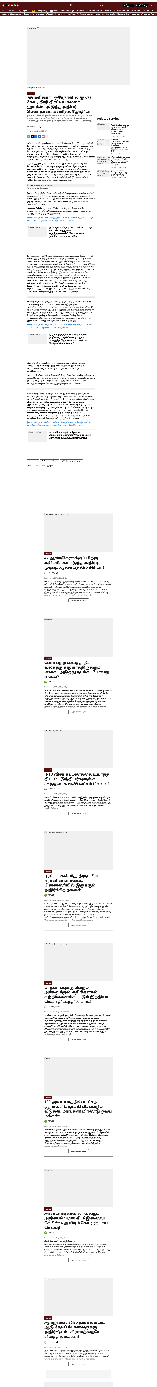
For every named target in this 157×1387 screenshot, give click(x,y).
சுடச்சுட (12, 11)
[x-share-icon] (32, 137)
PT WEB (51, 682)
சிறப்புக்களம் (25, 11)
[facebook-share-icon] (35, 137)
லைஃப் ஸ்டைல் (94, 11)
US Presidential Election (50, 461)
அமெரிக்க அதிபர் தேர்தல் (71, 461)
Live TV (103, 5)
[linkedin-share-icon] (39, 137)
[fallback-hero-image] (103, 126)
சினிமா (80, 11)
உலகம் (108, 11)
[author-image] (28, 127)
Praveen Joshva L (54, 1007)
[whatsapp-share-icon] (28, 137)
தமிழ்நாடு (42, 11)
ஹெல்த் (136, 11)
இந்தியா (54, 11)
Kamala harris (33, 466)
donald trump (33, 461)
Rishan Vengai (53, 789)
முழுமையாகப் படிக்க (78, 600)
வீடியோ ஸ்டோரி (121, 11)
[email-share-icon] (43, 137)
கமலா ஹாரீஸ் (47, 466)
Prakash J (33, 127)
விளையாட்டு (67, 11)
